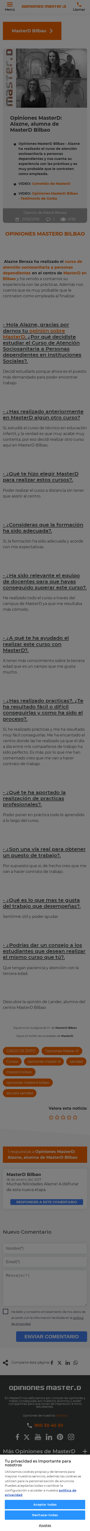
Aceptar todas (45, 1504)
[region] (45, 1492)
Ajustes (45, 1525)
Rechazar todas (45, 1515)
